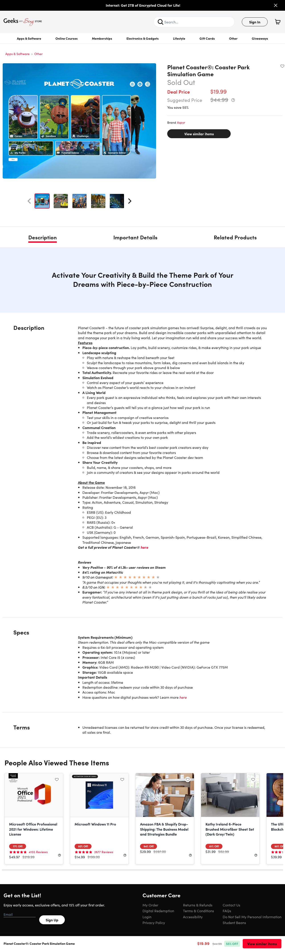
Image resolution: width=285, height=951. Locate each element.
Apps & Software (29, 38)
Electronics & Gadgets (142, 38)
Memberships (102, 38)
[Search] (160, 21)
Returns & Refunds (197, 904)
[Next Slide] (129, 201)
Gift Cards (207, 38)
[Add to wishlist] (282, 66)
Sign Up (52, 919)
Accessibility (193, 916)
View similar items (199, 133)
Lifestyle (179, 38)
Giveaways (260, 38)
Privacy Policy (153, 922)
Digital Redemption (158, 910)
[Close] (275, 5)
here (144, 547)
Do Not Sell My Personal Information (252, 916)
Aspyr (181, 122)
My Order (150, 904)
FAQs (227, 910)
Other (233, 38)
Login (146, 916)
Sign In (254, 21)
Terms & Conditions (198, 910)
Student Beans (234, 922)
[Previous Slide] (29, 201)
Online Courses (66, 38)
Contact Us (231, 904)
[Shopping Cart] (277, 22)
